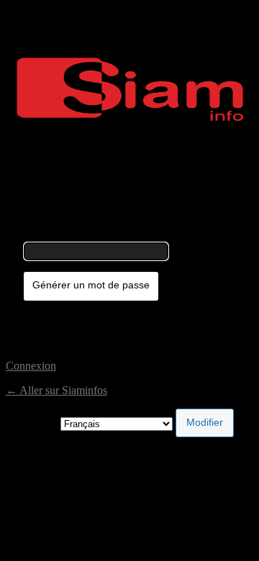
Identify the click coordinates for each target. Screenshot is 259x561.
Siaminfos (130, 89)
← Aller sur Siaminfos (56, 390)
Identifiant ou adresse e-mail (87, 235)
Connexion (31, 366)
